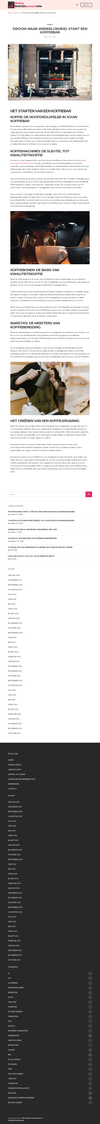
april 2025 (12, 609)
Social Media (14, 1059)
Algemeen (13, 983)
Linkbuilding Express (16, 1120)
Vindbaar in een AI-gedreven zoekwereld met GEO (32, 529)
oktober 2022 (14, 733)
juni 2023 (12, 695)
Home (10, 13)
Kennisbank (13, 784)
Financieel (13, 1016)
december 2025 (15, 580)
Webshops (13, 1083)
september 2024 (15, 633)
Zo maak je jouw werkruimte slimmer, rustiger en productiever (40, 547)
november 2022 (15, 728)
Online (11, 1050)
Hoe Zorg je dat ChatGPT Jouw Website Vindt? (31, 556)
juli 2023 (12, 690)
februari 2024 (14, 657)
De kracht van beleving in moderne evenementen (32, 538)
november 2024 (15, 623)
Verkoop (12, 1078)
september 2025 (15, 585)
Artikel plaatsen (16, 774)
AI (9, 973)
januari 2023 (14, 719)
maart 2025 (13, 613)
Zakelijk (12, 1093)
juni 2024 (12, 637)
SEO (9, 1055)
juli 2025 (12, 594)
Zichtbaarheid (15, 1102)
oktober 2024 (14, 628)
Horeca (17, 13)
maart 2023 (13, 709)
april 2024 (12, 647)
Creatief (12, 1002)
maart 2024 (13, 652)
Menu (87, 5)
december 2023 (15, 666)
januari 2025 (14, 618)
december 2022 (15, 724)
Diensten (12, 1007)
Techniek (12, 1064)
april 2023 (12, 704)
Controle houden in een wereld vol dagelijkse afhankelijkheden (41, 520)
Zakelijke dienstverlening (21, 1098)
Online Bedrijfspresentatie (21, 779)
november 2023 (15, 671)
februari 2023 (14, 714)
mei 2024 (11, 642)
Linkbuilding (14, 769)
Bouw (11, 997)
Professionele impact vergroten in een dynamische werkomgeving (41, 512)
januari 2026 (14, 575)
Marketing (13, 1045)
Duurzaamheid (15, 1011)
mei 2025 (11, 604)
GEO (10, 1021)
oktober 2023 (14, 676)
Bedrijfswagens (15, 988)
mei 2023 (11, 700)
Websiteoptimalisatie (18, 1088)
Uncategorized (15, 1074)
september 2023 (15, 680)
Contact (12, 789)
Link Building (15, 1040)
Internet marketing (18, 1031)
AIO (9, 978)
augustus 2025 (15, 590)
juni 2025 (12, 599)
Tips (10, 1069)
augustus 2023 (15, 685)
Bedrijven (12, 992)
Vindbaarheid (14, 765)
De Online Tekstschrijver (32, 1118)
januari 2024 (14, 661)
